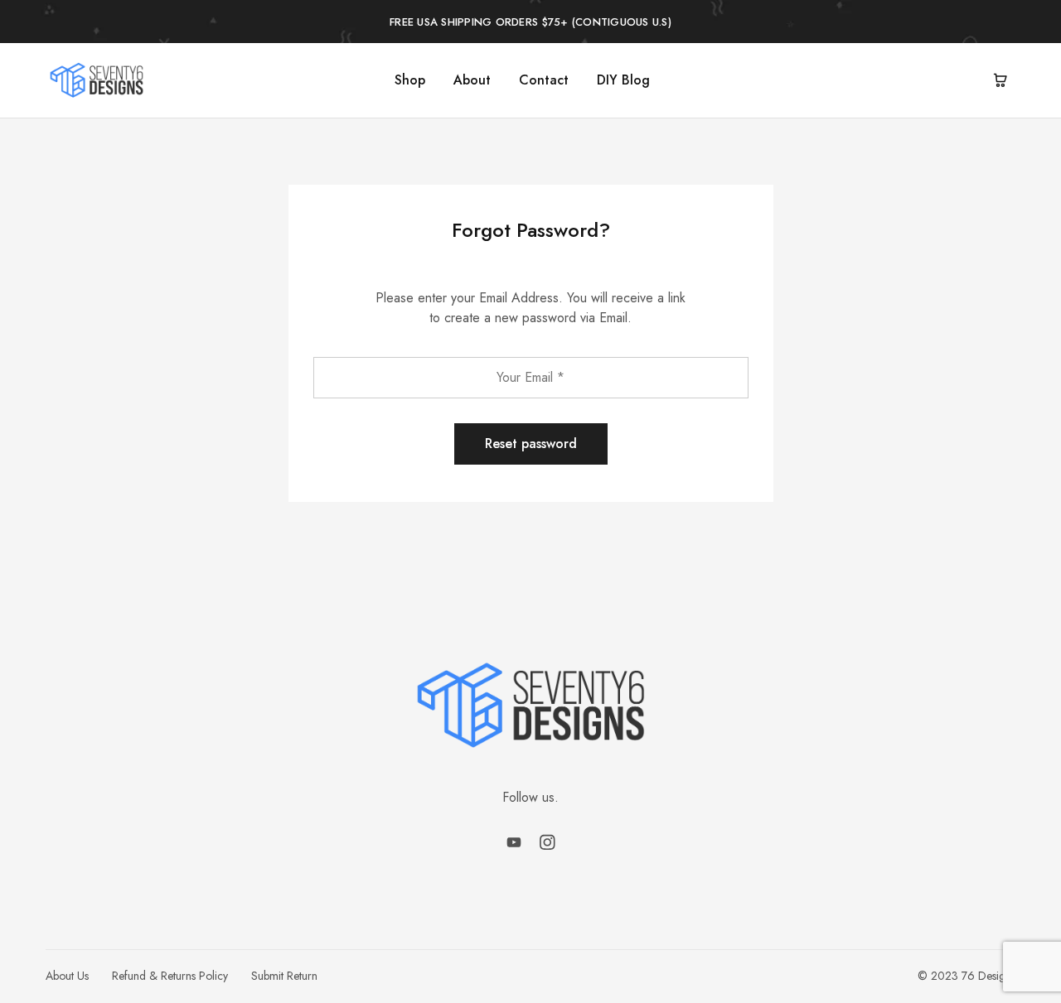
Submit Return (284, 975)
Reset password (531, 443)
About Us (67, 975)
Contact (544, 80)
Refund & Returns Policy (170, 975)
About (472, 80)
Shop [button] (410, 80)
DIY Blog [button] (623, 80)
